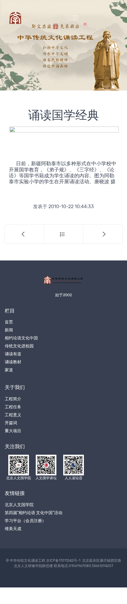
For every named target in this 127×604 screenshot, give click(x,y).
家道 (9, 370)
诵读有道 (13, 354)
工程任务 (13, 406)
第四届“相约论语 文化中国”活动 (33, 512)
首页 (9, 322)
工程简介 (13, 398)
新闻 (9, 330)
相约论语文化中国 (21, 338)
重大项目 (13, 430)
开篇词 (11, 422)
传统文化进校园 (19, 346)
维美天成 (13, 528)
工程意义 (13, 414)
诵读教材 (13, 362)
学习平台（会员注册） (25, 520)
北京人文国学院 (19, 504)
